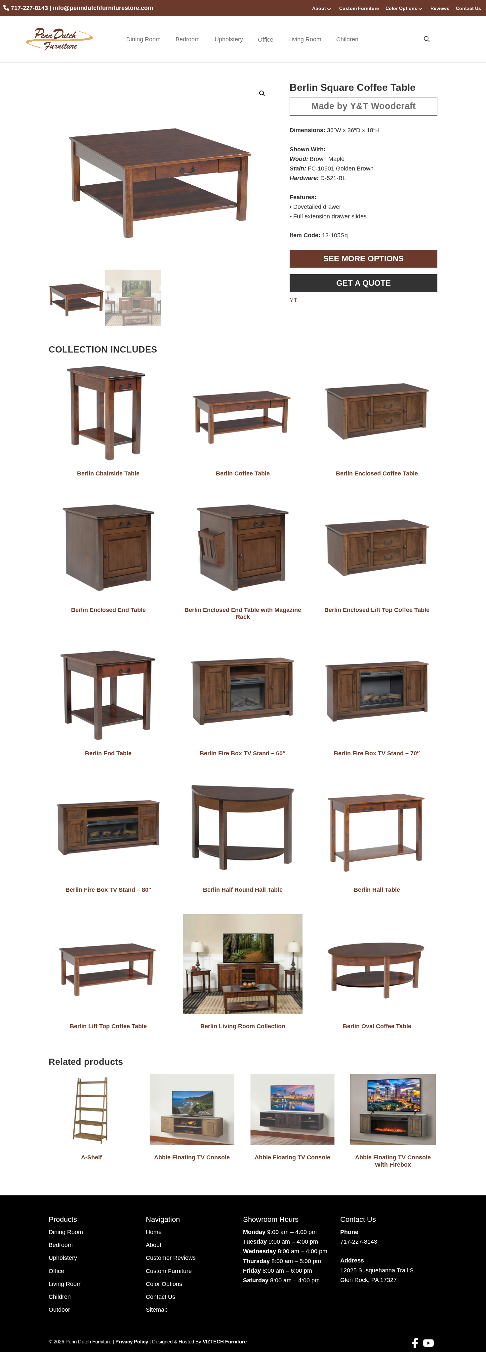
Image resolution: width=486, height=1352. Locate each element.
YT (293, 300)
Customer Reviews (171, 1258)
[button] (262, 93)
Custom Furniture (359, 8)
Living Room (304, 39)
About (319, 8)
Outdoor (59, 1309)
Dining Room (143, 39)
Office (56, 1271)
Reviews (439, 8)
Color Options (401, 8)
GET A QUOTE (363, 283)
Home (154, 1232)
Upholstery (229, 39)
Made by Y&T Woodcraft (363, 106)
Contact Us (468, 8)
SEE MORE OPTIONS (363, 258)
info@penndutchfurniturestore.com (103, 8)
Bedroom (188, 39)
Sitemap (157, 1309)
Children (347, 39)
